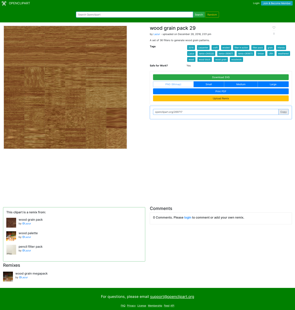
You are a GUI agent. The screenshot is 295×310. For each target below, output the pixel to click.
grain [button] (270, 47)
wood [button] (191, 59)
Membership (155, 305)
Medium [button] (241, 84)
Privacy (131, 305)
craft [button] (215, 47)
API (172, 305)
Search (199, 14)
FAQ (123, 305)
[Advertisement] (147, 175)
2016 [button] (191, 47)
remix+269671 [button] (226, 53)
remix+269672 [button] (245, 53)
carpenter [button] (203, 47)
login (187, 217)
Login (256, 3)
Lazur (156, 34)
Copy (283, 111)
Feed (166, 305)
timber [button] (261, 53)
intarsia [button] (281, 47)
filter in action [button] (241, 47)
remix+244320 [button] (206, 53)
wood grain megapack (31, 273)
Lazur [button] (191, 53)
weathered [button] (283, 53)
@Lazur (26, 223)
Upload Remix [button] (221, 98)
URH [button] (271, 53)
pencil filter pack (31, 246)
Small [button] (209, 84)
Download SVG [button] (221, 77)
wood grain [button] (220, 59)
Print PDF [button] (220, 91)
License (141, 305)
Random (212, 14)
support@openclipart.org (172, 296)
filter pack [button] (258, 47)
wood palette (28, 233)
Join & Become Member (277, 3)
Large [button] (273, 84)
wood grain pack (31, 219)
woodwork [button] (236, 59)
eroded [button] (226, 47)
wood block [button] (204, 59)
